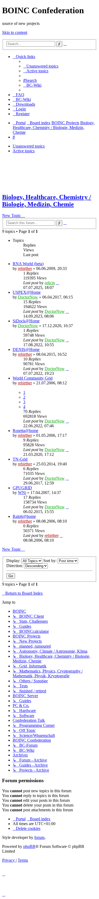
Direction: (15, 565)
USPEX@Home (27, 292)
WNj (22, 492)
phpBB (29, 846)
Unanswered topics (29, 146)
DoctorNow (28, 297)
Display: (13, 560)
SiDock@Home (26, 321)
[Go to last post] (57, 283)
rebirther (25, 268)
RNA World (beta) (28, 263)
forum (39, 837)
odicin (50, 283)
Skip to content (14, 32)
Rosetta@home (25, 430)
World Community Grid (33, 378)
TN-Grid (20, 459)
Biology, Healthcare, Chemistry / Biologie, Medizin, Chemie (46, 201)
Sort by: (50, 560)
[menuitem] (40, 66)
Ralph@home (24, 516)
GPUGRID (22, 488)
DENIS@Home (26, 349)
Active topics (24, 151)
